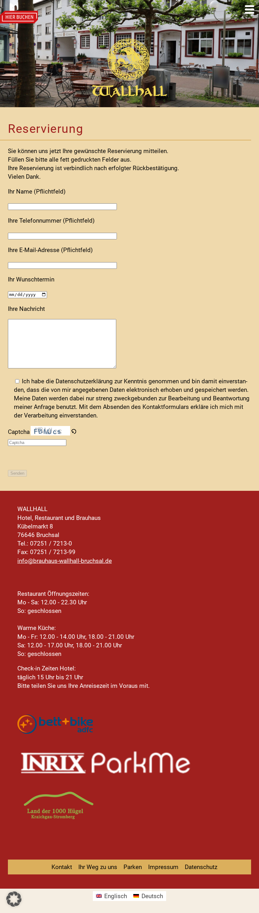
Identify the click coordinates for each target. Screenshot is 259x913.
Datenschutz (201, 867)
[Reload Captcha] (73, 431)
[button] (14, 899)
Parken (132, 867)
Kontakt (61, 867)
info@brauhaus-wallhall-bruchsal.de (64, 560)
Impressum (163, 867)
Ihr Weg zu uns (97, 867)
